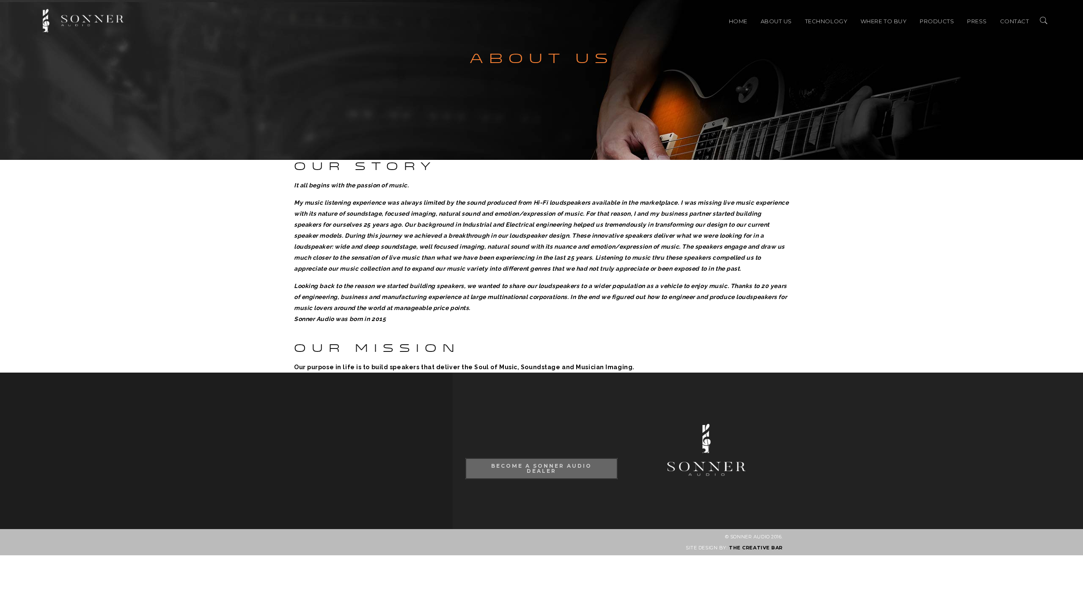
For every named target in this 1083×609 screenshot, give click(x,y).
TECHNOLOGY (826, 21)
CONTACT (1014, 21)
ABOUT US (776, 21)
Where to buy (883, 21)
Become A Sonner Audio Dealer (541, 468)
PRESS (977, 21)
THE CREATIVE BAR (756, 548)
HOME (738, 21)
